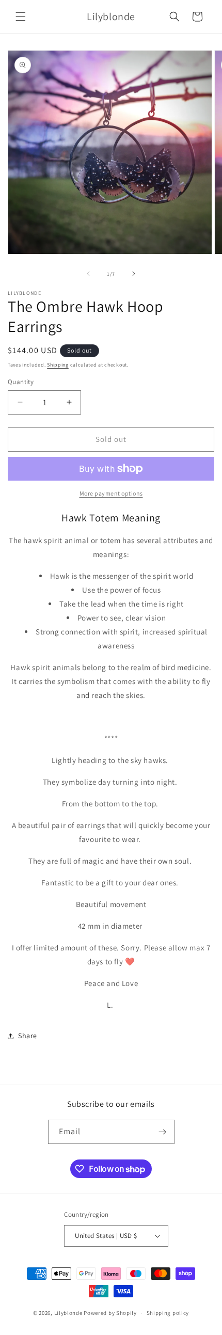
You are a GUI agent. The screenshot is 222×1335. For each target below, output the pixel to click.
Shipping (58, 364)
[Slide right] (133, 273)
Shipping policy (168, 1312)
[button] (20, 16)
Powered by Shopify (110, 1312)
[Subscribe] (162, 1132)
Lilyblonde (68, 1312)
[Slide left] (88, 273)
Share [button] (27, 1035)
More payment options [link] (111, 493)
